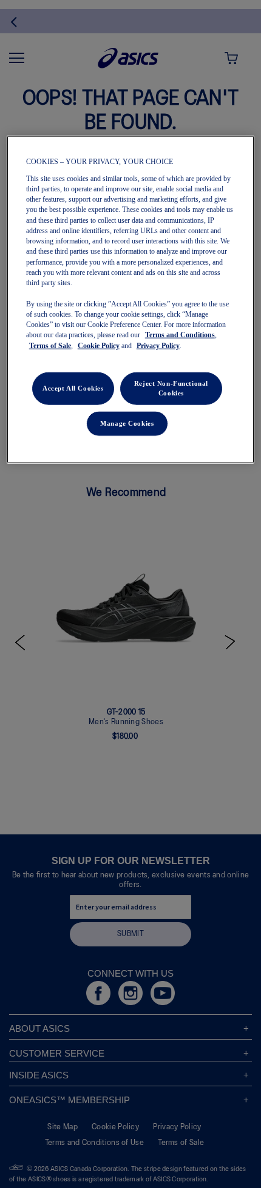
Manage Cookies (127, 422)
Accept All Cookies (72, 387)
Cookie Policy (99, 345)
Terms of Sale (50, 345)
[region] (131, 299)
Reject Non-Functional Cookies (171, 387)
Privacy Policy (158, 345)
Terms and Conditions (180, 334)
